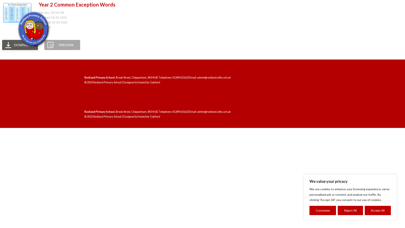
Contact (383, 35)
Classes (321, 35)
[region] (350, 197)
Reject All (350, 210)
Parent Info (352, 35)
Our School (262, 35)
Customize (323, 210)
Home (239, 35)
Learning (294, 35)
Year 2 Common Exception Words (77, 4)
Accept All (378, 210)
